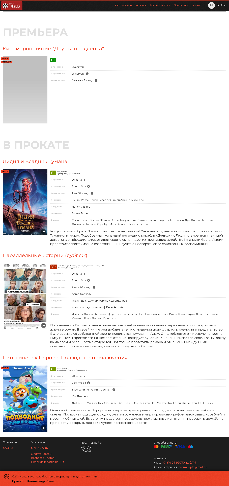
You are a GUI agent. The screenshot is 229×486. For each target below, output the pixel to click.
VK (86, 449)
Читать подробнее (40, 481)
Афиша (141, 5)
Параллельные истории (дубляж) (45, 255)
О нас (197, 5)
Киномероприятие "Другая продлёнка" (53, 48)
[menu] (114, 5)
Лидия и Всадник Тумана (35, 161)
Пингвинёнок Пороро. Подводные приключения (65, 358)
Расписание (123, 5)
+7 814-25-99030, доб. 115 (179, 462)
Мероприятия (160, 5)
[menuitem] (123, 5)
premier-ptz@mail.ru (192, 467)
